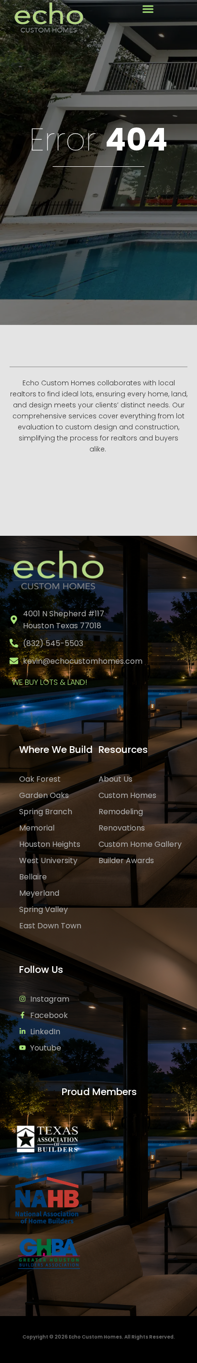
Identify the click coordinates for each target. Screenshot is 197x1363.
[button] (147, 9)
